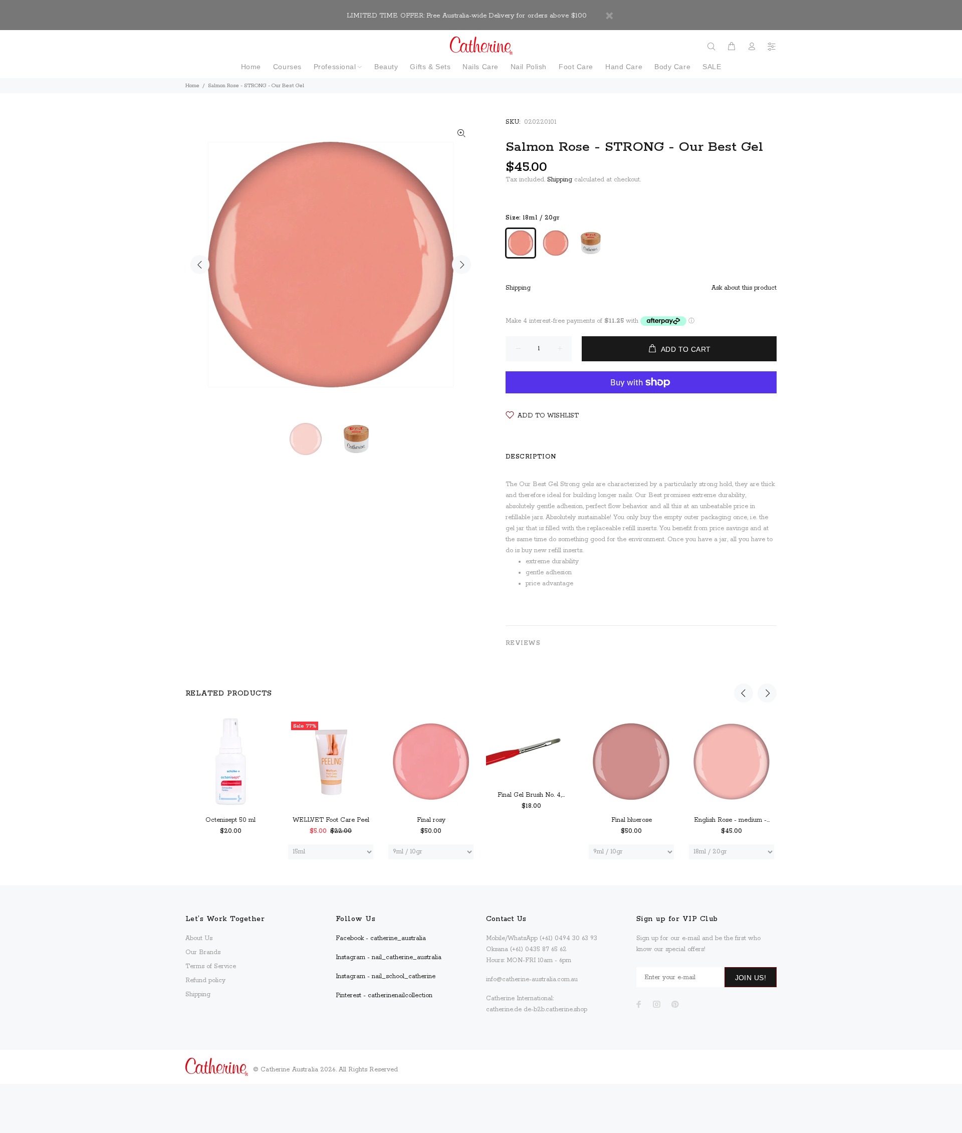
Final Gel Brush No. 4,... (531, 795)
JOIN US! (750, 978)
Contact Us (506, 919)
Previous (199, 264)
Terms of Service (210, 966)
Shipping (559, 179)
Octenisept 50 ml (230, 820)
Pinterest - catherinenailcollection (384, 995)
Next (461, 264)
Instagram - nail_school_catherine (385, 976)
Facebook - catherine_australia (381, 938)
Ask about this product (744, 288)
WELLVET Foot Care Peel (331, 820)
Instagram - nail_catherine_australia (388, 957)
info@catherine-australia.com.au (532, 979)
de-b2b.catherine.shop (555, 1009)
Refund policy (205, 980)
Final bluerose (631, 820)
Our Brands (202, 952)
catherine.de (504, 1009)
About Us (198, 938)
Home (192, 85)
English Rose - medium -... (732, 820)
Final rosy (431, 820)
